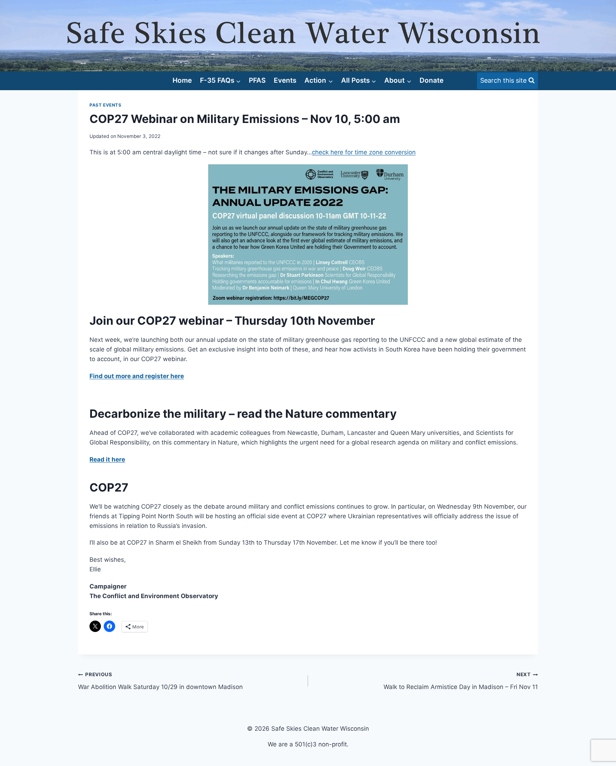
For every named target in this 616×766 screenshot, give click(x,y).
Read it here (107, 459)
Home (182, 80)
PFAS (257, 80)
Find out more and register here (136, 376)
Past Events (105, 105)
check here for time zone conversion (364, 152)
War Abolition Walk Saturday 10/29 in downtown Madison (160, 681)
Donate (431, 80)
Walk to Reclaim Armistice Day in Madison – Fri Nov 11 (461, 681)
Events (285, 80)
